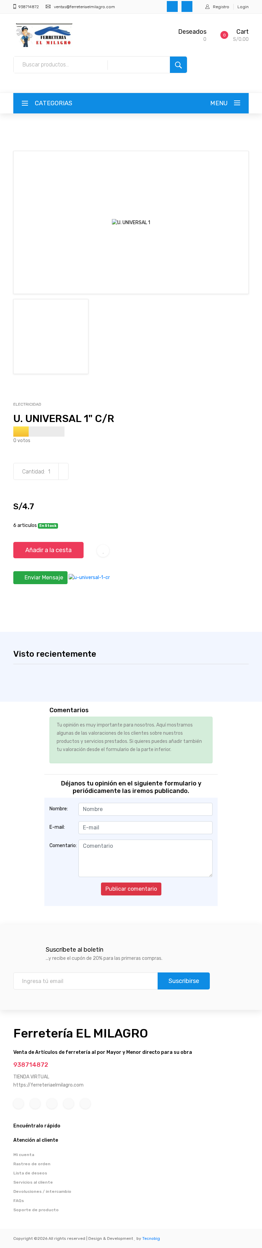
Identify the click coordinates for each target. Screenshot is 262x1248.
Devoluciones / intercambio (42, 1191)
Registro (221, 6)
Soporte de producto (36, 1209)
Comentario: (61, 845)
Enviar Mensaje (43, 577)
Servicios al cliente (33, 1182)
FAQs (18, 1200)
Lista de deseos (30, 1173)
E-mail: (57, 827)
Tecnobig (151, 1238)
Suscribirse (184, 981)
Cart (242, 31)
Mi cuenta (23, 1154)
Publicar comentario (131, 889)
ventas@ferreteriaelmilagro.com (84, 6)
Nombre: (58, 809)
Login (243, 6)
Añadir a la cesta (48, 550)
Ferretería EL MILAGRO (80, 1033)
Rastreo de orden (31, 1163)
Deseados (192, 31)
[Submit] (178, 65)
